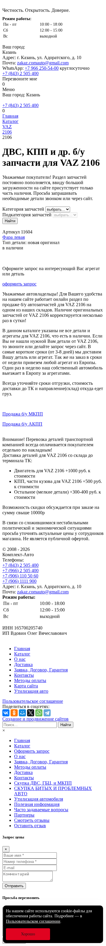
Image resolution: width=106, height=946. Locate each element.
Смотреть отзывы (31, 820)
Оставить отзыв (30, 825)
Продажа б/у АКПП (22, 423)
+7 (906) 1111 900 (19, 581)
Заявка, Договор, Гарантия (41, 669)
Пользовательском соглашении (33, 921)
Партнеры (24, 814)
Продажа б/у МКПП (22, 413)
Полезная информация (36, 804)
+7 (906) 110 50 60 (20, 575)
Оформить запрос (31, 751)
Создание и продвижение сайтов (35, 718)
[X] (30, 712)
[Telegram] (47, 712)
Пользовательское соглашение (32, 701)
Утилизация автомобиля (38, 798)
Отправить (14, 886)
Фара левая (13, 237)
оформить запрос (19, 283)
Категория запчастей (23, 209)
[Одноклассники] (14, 712)
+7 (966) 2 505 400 (20, 570)
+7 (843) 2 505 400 (20, 73)
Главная (22, 648)
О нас (20, 659)
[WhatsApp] (38, 712)
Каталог (22, 653)
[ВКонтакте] (5, 712)
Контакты (24, 675)
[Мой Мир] (22, 712)
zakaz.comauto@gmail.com (43, 62)
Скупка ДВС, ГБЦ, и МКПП (43, 783)
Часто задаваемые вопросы (41, 809)
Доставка (23, 664)
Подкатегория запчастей (27, 214)
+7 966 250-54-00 (42, 68)
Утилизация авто (31, 691)
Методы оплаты (30, 680)
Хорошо (28, 934)
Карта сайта (26, 685)
